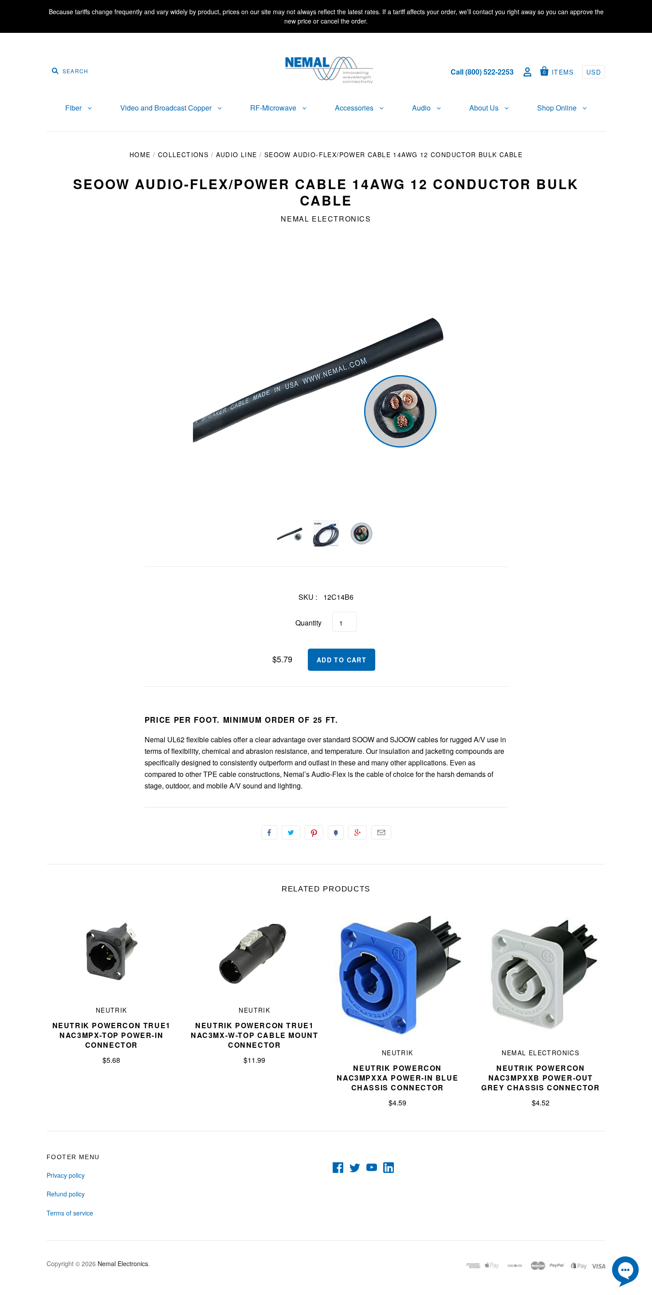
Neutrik (111, 1010)
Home (140, 154)
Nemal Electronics (326, 219)
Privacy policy (66, 1175)
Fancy (336, 832)
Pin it (314, 832)
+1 (357, 832)
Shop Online (557, 108)
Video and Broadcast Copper (166, 108)
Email (381, 832)
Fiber (74, 108)
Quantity (308, 623)
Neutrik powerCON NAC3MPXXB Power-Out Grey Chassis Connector (540, 1078)
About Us (484, 108)
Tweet (291, 832)
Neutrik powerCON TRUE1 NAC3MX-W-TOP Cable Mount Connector (254, 1035)
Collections (183, 154)
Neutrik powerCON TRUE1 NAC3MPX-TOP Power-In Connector (111, 1035)
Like (269, 832)
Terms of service (70, 1212)
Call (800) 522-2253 (482, 72)
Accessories (355, 108)
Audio (422, 108)
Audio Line (236, 154)
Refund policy (66, 1193)
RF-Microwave (274, 108)
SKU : (308, 597)
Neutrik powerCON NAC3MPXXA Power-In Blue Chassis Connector (397, 1078)
